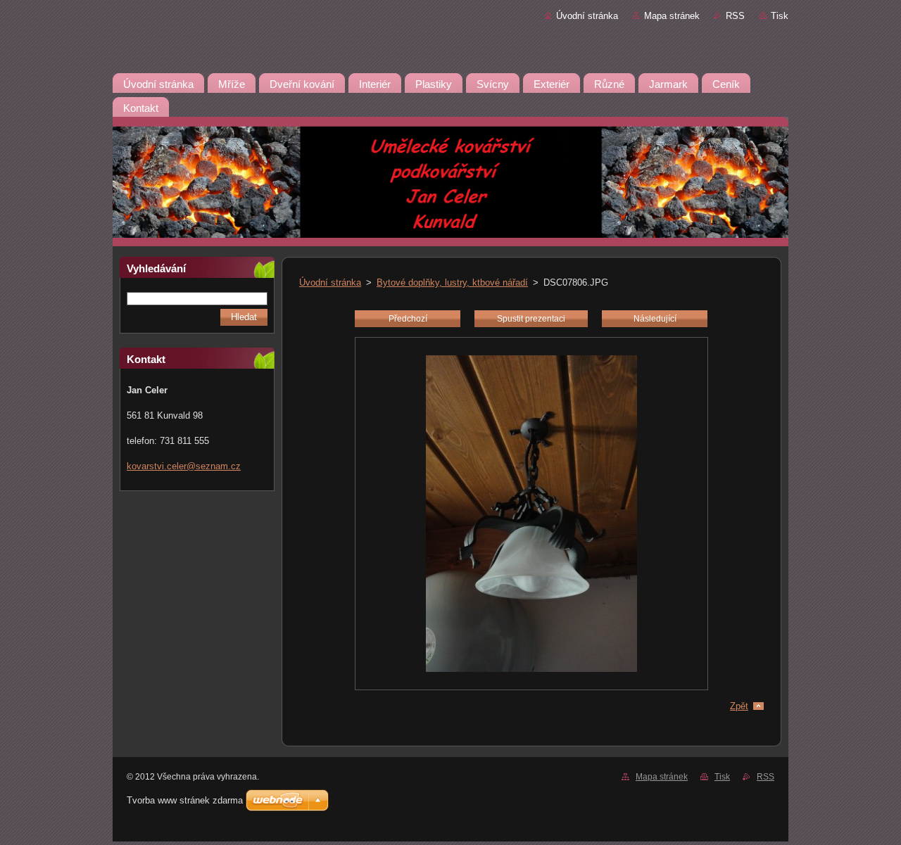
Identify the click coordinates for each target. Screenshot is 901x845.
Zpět (739, 706)
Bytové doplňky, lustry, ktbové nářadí (452, 282)
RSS (735, 16)
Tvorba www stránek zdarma (185, 800)
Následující (655, 319)
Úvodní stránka (587, 16)
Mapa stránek (672, 16)
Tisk (779, 16)
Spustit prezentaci (531, 319)
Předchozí (408, 319)
